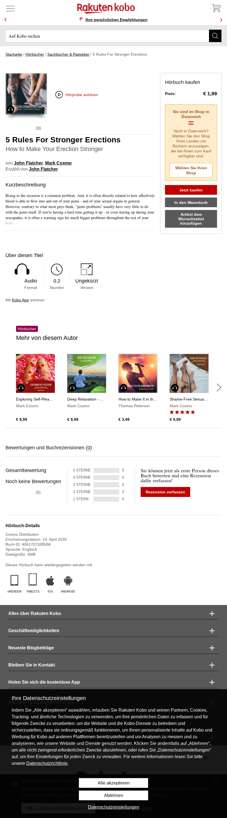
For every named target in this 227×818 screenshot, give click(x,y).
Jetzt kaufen (191, 190)
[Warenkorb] (216, 8)
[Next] (221, 20)
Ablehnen (113, 795)
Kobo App (20, 300)
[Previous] (5, 20)
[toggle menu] (10, 8)
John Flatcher (28, 163)
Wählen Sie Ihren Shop (191, 170)
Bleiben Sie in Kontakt (31, 665)
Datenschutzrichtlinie (47, 763)
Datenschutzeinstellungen (113, 807)
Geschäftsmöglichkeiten (33, 630)
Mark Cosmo (58, 163)
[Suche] (215, 36)
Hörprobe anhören (82, 95)
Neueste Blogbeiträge (31, 647)
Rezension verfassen (165, 492)
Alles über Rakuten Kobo (34, 613)
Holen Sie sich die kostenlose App (44, 682)
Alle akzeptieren (114, 783)
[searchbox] (113, 36)
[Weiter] (218, 387)
